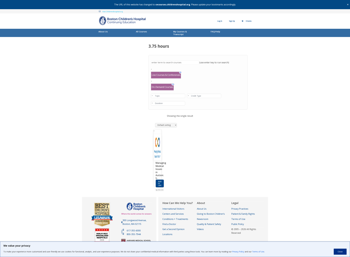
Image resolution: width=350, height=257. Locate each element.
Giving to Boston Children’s (211, 213)
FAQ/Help (215, 31)
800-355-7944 (134, 234)
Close (340, 251)
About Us (103, 31)
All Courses (141, 31)
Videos (200, 229)
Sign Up (232, 21)
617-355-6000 (134, 230)
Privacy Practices (239, 208)
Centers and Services (173, 213)
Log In (219, 21)
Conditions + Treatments (175, 219)
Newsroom (202, 219)
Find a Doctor (169, 224)
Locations (167, 234)
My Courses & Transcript (180, 33)
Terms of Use (258, 251)
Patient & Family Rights (243, 213)
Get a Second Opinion (173, 229)
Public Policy (237, 224)
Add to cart (159, 183)
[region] (175, 249)
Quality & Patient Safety (209, 224)
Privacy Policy (238, 251)
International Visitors (173, 208)
